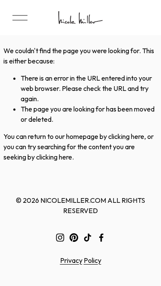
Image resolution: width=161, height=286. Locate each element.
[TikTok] (87, 237)
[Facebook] (101, 237)
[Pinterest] (74, 237)
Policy (92, 260)
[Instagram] (60, 237)
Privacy (71, 260)
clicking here (126, 136)
